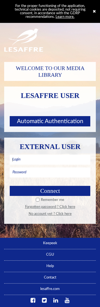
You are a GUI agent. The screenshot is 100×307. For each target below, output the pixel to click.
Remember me (52, 200)
